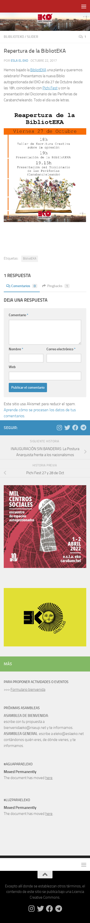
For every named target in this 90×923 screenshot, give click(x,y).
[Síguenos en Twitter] (67, 428)
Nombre (16, 349)
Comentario (18, 315)
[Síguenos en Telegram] (83, 428)
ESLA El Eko (19, 60)
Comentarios (23, 286)
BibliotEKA (38, 70)
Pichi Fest (50, 88)
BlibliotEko (14, 37)
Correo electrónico (61, 349)
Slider (32, 37)
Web (12, 367)
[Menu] (84, 6)
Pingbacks (57, 286)
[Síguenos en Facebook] (75, 428)
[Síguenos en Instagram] (59, 428)
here (48, 778)
